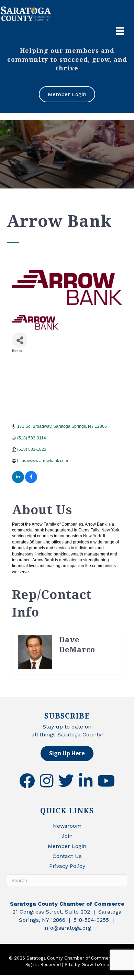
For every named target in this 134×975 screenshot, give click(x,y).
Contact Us (67, 856)
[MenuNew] (120, 30)
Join (67, 836)
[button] (67, 753)
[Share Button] (19, 340)
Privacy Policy (67, 866)
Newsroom (67, 826)
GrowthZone (95, 964)
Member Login (67, 846)
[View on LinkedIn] (18, 481)
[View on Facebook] (31, 481)
